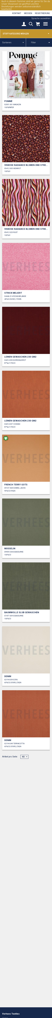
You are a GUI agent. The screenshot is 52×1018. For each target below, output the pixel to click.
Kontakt (16, 13)
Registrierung (42, 13)
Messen (28, 13)
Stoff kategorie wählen (16, 34)
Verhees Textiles (12, 22)
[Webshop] (38, 24)
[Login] (24, 24)
